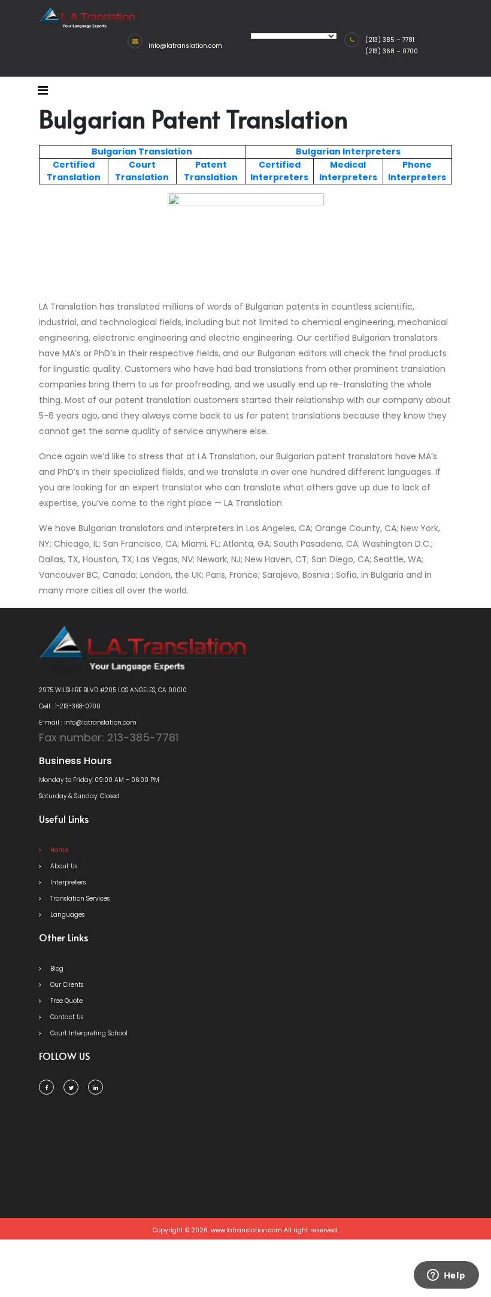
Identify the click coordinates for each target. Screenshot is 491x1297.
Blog (56, 968)
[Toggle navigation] (43, 90)
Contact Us (66, 1017)
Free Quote (66, 1000)
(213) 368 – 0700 (391, 51)
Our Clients (66, 984)
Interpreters (67, 882)
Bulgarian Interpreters (348, 151)
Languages (66, 914)
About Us (63, 866)
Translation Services (79, 898)
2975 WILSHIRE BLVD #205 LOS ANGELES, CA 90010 (113, 690)
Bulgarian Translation (142, 151)
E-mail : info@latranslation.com (88, 722)
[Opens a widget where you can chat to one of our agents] (446, 1276)
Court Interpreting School (88, 1033)
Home (58, 850)
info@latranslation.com (185, 45)
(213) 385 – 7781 (389, 39)
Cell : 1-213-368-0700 (70, 706)
